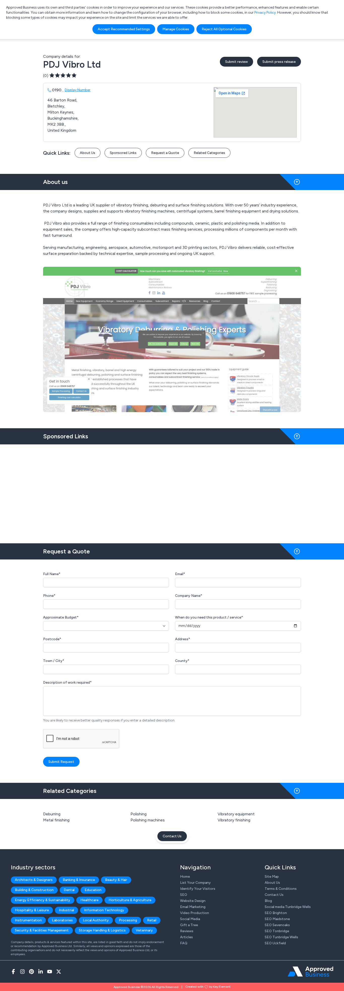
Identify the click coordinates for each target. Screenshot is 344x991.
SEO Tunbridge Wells (281, 937)
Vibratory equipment (236, 814)
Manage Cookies (175, 29)
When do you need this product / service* (209, 617)
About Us (87, 153)
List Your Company (195, 882)
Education (93, 890)
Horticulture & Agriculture (130, 900)
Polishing (138, 814)
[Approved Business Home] (310, 972)
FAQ (183, 943)
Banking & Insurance (79, 880)
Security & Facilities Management (42, 930)
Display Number (77, 90)
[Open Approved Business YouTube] (49, 971)
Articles (186, 937)
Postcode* (52, 639)
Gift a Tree (189, 925)
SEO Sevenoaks (277, 925)
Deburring (51, 814)
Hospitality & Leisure (32, 910)
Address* (182, 639)
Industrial (66, 910)
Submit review (236, 62)
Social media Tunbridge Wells (288, 907)
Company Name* (188, 596)
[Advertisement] (172, 492)
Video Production (194, 913)
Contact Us (172, 836)
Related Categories (209, 153)
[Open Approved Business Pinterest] (31, 971)
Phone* (49, 596)
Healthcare (89, 900)
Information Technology (104, 910)
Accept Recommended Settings (124, 29)
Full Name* (51, 574)
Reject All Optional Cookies (224, 29)
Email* (180, 574)
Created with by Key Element (207, 986)
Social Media (190, 919)
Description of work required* (67, 682)
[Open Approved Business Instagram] (22, 971)
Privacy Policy (265, 12)
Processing (128, 920)
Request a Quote (165, 153)
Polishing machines (147, 820)
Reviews (186, 931)
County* (182, 661)
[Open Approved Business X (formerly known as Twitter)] (58, 971)
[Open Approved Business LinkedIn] (40, 971)
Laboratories (62, 920)
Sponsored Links (123, 153)
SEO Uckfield (275, 943)
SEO (183, 895)
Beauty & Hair (116, 880)
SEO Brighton (276, 913)
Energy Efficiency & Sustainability (42, 900)
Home (185, 876)
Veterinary (144, 930)
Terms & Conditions (281, 889)
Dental (69, 890)
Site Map (272, 876)
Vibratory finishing (234, 820)
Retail (151, 920)
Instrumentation (28, 920)
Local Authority (96, 920)
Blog (268, 901)
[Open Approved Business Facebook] (13, 971)
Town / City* (53, 661)
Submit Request (61, 762)
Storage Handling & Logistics (102, 930)
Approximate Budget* (61, 617)
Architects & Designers (34, 880)
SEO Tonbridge (277, 931)
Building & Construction (34, 890)
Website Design (192, 901)
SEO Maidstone (277, 919)
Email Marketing (192, 907)
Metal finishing (56, 820)
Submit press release (279, 62)
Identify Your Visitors (197, 889)
